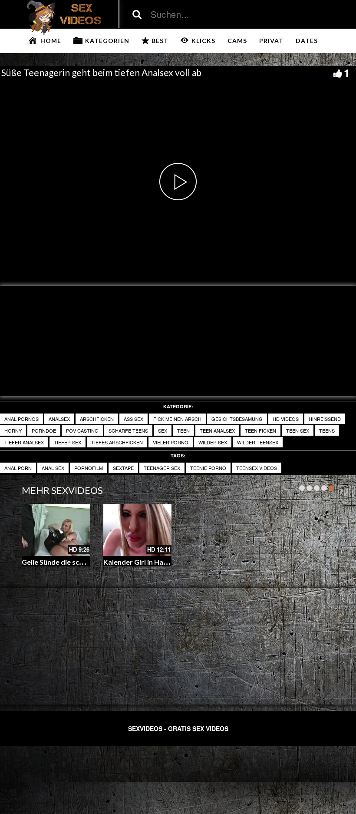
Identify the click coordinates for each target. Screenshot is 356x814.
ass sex (133, 418)
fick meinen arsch (177, 418)
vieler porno (170, 442)
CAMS (237, 40)
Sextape (123, 467)
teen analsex (217, 430)
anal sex (53, 467)
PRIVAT (271, 40)
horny (13, 430)
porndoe (44, 430)
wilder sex (212, 442)
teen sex (297, 430)
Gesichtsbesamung (237, 418)
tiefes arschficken (117, 442)
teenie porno (208, 467)
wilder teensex (257, 442)
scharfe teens (128, 430)
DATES (307, 40)
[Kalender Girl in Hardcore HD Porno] (137, 530)
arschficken (97, 418)
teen (183, 430)
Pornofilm (88, 467)
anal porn (18, 467)
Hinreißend (325, 418)
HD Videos (286, 418)
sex (162, 430)
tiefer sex (67, 442)
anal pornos (21, 418)
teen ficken (260, 430)
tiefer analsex (24, 442)
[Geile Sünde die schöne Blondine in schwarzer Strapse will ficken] (56, 530)
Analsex (59, 418)
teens (327, 430)
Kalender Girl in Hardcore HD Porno (160, 562)
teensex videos (256, 467)
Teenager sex (162, 467)
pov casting (82, 430)
